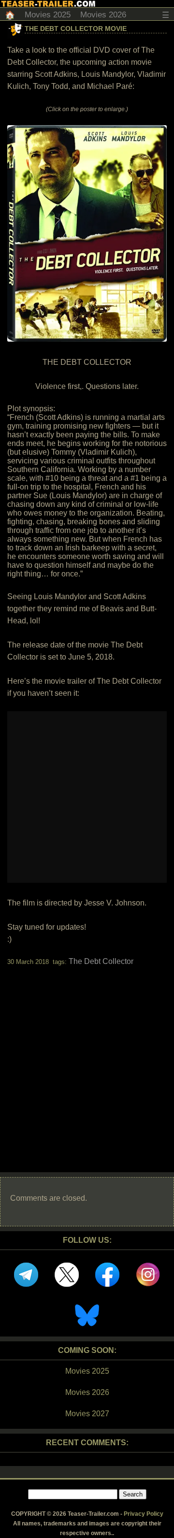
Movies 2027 (87, 1413)
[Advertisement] (87, 1061)
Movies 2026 (103, 14)
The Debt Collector (101, 961)
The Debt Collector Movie (76, 28)
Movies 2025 (48, 14)
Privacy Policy (143, 1513)
